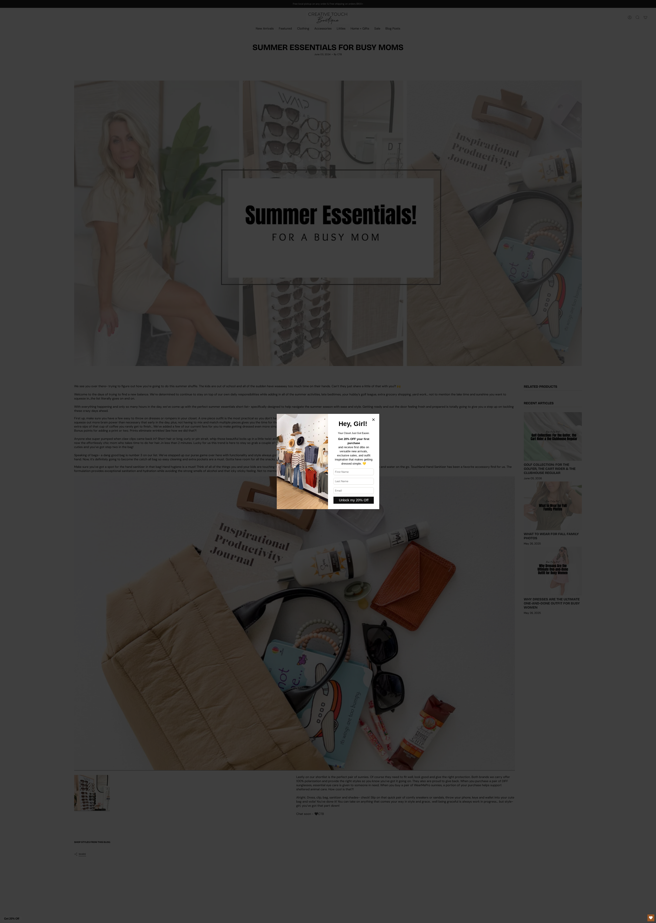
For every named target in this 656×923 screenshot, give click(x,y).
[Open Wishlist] (650, 917)
